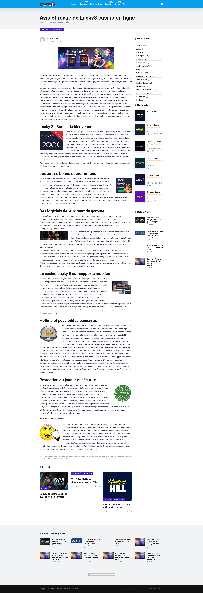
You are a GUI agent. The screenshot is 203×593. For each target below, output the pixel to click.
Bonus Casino (141, 63)
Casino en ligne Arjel (47, 456)
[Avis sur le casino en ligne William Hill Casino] (117, 486)
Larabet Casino (153, 159)
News (125, 4)
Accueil (74, 4)
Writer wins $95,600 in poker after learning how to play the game (60, 556)
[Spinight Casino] (140, 184)
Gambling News (96, 4)
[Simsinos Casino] (140, 201)
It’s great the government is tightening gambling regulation (123, 556)
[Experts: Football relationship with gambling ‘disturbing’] (140, 559)
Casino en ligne (57, 29)
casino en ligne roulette (60, 458)
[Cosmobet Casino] (140, 151)
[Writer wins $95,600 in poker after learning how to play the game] (45, 559)
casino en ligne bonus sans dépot (63, 456)
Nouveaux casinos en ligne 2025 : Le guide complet (53, 495)
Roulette (139, 100)
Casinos (108, 4)
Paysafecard (66, 341)
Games (117, 4)
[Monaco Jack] (140, 120)
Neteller (119, 338)
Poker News (141, 97)
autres (138, 49)
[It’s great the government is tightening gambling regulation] (108, 559)
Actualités (45, 29)
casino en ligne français (94, 456)
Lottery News (141, 86)
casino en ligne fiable (80, 456)
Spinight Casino (153, 175)
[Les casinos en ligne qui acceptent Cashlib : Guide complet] (140, 235)
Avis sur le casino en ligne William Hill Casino (116, 506)
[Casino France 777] (47, 3)
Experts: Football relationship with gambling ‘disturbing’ (153, 556)
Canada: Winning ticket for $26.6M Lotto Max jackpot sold (91, 556)
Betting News (141, 56)
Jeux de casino (142, 80)
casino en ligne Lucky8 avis (123, 456)
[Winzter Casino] (140, 134)
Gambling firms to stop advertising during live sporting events (155, 262)
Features (83, 4)
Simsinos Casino (153, 192)
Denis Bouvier (54, 39)
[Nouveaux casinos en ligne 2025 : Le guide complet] (54, 481)
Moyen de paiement (143, 93)
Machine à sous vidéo (144, 90)
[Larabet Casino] (140, 168)
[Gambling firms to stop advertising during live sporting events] (140, 264)
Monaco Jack (152, 111)
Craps (138, 69)
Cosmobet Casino (154, 142)
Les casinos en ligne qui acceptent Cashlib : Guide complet (155, 235)
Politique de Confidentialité (132, 589)
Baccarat (139, 52)
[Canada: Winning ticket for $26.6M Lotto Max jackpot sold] (76, 559)
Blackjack (139, 59)
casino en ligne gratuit (108, 456)
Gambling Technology (144, 76)
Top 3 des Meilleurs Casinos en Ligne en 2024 (84, 481)
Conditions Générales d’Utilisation (153, 589)
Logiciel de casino (143, 83)
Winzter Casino (153, 125)
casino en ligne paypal (46, 458)
